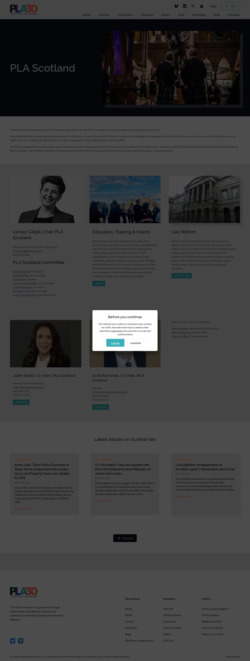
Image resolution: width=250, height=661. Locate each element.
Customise (135, 342)
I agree (115, 342)
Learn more (116, 330)
